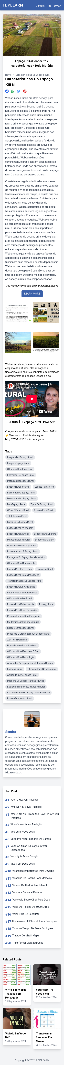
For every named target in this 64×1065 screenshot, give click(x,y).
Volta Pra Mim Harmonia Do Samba (31, 838)
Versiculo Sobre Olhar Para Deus (31, 899)
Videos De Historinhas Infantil (29, 885)
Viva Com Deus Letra (23, 863)
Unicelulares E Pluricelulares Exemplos (34, 921)
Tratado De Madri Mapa (25, 935)
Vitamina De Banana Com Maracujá (32, 878)
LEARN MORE (32, 293)
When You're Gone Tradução (26, 824)
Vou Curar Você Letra (23, 831)
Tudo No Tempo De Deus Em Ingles (32, 928)
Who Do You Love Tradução (26, 806)
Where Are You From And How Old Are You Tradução (35, 815)
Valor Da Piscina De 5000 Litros (30, 906)
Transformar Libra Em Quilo (27, 942)
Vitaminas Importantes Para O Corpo (33, 870)
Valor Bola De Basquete (26, 914)
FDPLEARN (13, 5)
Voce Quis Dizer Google (24, 856)
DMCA (57, 5)
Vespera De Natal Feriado (27, 892)
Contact (40, 5)
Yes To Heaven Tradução (25, 799)
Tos (49, 5)
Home (8, 75)
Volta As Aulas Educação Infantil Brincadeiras (29, 848)
